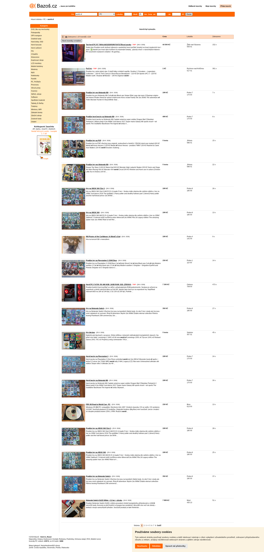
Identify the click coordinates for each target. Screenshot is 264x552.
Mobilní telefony (37, 66)
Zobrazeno (216, 37)
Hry (32, 51)
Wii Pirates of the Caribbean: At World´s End (103, 237)
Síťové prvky (35, 88)
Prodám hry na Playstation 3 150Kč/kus (101, 260)
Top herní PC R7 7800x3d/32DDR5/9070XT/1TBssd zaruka (108, 45)
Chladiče (34, 54)
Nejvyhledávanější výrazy (50, 546)
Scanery (34, 91)
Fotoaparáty (35, 33)
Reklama (62, 539)
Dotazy (40, 539)
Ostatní (33, 122)
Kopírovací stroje (37, 60)
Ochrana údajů (80, 539)
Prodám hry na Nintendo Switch (98, 476)
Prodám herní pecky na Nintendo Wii (100, 117)
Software (34, 97)
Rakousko (65, 548)
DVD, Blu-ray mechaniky (40, 29)
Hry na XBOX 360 (93, 212)
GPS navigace (36, 36)
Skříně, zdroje (36, 94)
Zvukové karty (36, 119)
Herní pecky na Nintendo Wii (97, 380)
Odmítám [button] (156, 546)
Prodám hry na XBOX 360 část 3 (98, 428)
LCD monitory (36, 63)
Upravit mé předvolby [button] (175, 546)
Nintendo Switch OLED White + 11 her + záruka (104, 500)
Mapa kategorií (34, 546)
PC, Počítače (36, 82)
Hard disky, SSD (37, 42)
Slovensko (51, 548)
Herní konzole (36, 45)
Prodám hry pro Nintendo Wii (97, 93)
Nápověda (33, 539)
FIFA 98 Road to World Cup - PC (98, 404)
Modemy (34, 69)
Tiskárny (34, 106)
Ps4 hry (89, 69)
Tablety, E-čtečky (37, 103)
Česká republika (40, 548)
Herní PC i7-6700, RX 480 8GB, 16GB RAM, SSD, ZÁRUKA (108, 284)
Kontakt (55, 539)
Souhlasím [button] (142, 546)
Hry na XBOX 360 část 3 (95, 188)
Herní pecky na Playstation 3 (97, 356)
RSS (88, 539)
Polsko (58, 548)
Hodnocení (47, 539)
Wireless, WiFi (36, 109)
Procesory (35, 85)
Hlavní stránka (36, 19)
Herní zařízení (36, 48)
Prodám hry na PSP (93, 141)
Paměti (33, 79)
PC (44, 19)
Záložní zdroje (36, 115)
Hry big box (90, 332)
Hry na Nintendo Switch (95, 308)
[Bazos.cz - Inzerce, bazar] (43, 8)
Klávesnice (35, 57)
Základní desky (36, 112)
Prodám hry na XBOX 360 (96, 452)
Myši (33, 72)
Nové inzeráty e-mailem (71, 41)
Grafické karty (36, 39)
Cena (165, 37)
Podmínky (70, 539)
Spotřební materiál (38, 100)
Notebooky (35, 76)
